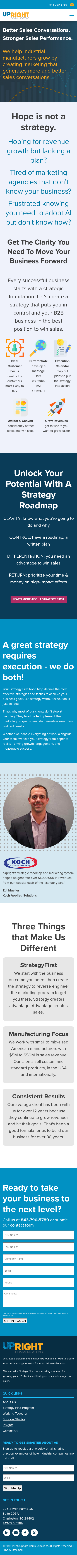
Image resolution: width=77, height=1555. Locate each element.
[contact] (72, 4)
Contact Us (10, 1430)
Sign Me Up (12, 1488)
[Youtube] (17, 1534)
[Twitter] (35, 1534)
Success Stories (14, 1419)
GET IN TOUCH (15, 1320)
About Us (9, 1402)
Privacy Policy (52, 1313)
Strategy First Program (18, 1407)
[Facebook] (26, 1534)
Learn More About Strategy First (38, 599)
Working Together (15, 1413)
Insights (8, 1425)
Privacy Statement (13, 1550)
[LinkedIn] (8, 1534)
